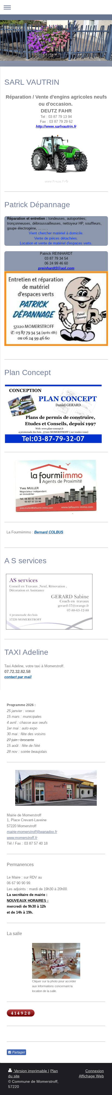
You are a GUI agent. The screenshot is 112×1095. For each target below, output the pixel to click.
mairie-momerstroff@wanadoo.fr (32, 832)
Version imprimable (30, 1071)
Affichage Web (91, 1076)
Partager (18, 1052)
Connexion (94, 1071)
